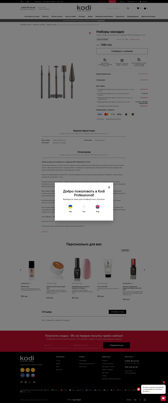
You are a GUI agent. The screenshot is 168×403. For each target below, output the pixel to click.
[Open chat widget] (163, 398)
